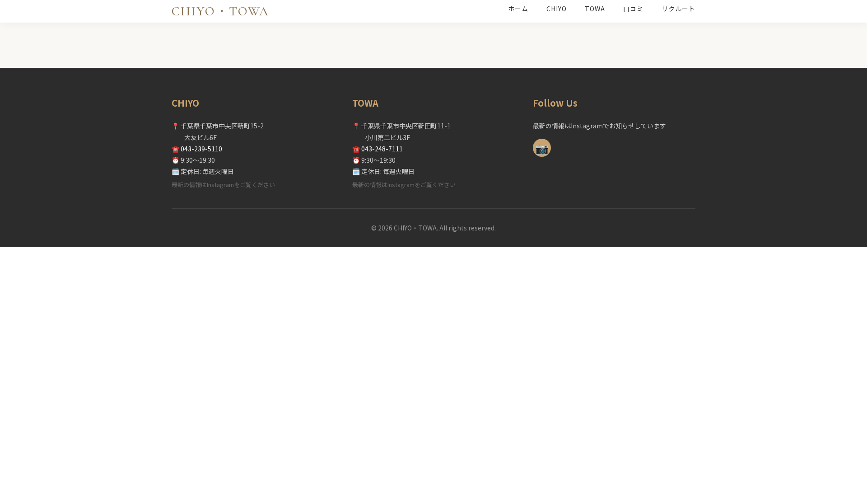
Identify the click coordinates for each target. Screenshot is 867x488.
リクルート (678, 8)
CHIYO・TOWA (220, 11)
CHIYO (556, 8)
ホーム (518, 8)
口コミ (633, 8)
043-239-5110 (201, 148)
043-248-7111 (382, 148)
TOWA (595, 8)
